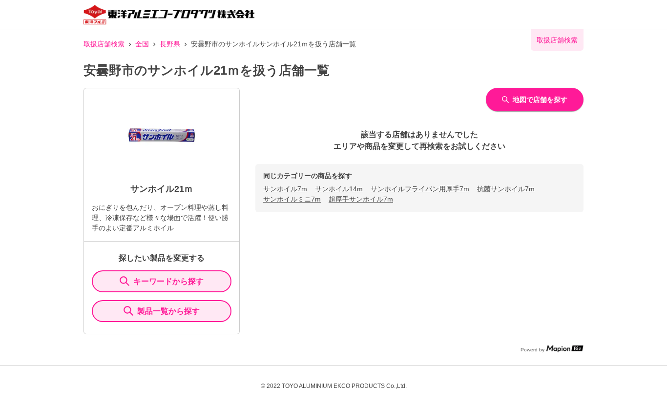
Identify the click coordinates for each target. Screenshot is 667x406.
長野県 (170, 44)
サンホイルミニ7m (292, 199)
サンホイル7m (285, 189)
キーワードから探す (168, 281)
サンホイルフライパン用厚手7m (420, 189)
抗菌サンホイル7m (506, 189)
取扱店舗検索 (104, 44)
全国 (142, 44)
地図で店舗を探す (540, 99)
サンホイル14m (339, 189)
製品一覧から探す (168, 311)
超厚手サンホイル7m (361, 199)
